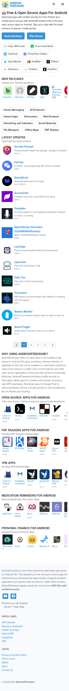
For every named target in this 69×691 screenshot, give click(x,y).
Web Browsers (51, 116)
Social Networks (47, 123)
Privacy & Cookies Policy (14, 655)
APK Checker (8, 622)
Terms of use (8, 658)
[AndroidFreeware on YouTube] (5, 596)
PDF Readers (52, 129)
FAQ (4, 641)
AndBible (36, 61)
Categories (7, 637)
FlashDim (52, 69)
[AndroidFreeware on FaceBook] (13, 596)
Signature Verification (12, 626)
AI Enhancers (37, 109)
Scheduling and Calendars (18, 123)
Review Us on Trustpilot (15, 603)
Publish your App (10, 629)
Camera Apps (11, 116)
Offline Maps (32, 129)
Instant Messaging (14, 109)
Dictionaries (30, 116)
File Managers (11, 129)
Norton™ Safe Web (13, 606)
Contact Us (7, 670)
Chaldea (32, 69)
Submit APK (8, 633)
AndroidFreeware (10, 570)
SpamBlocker (14, 61)
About (5, 666)
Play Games (36, 36)
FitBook (55, 61)
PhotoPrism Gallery (37, 53)
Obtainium (13, 69)
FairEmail (12, 53)
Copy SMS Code (16, 46)
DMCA (5, 662)
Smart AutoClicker (44, 46)
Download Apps (13, 36)
